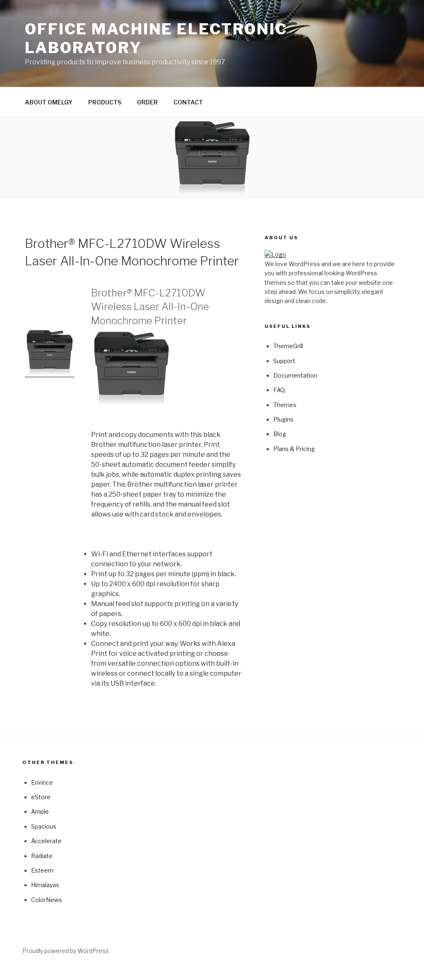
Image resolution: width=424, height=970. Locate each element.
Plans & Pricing (294, 448)
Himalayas (45, 884)
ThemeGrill (288, 345)
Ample (40, 811)
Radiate (42, 855)
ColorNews (46, 899)
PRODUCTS (104, 102)
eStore (41, 796)
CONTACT (188, 102)
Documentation (295, 375)
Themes (284, 404)
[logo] (275, 254)
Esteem (42, 870)
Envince (42, 782)
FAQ (279, 389)
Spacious (43, 826)
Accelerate (46, 840)
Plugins (283, 419)
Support (284, 360)
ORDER (147, 102)
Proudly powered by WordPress (65, 950)
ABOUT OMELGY (48, 102)
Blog (279, 433)
